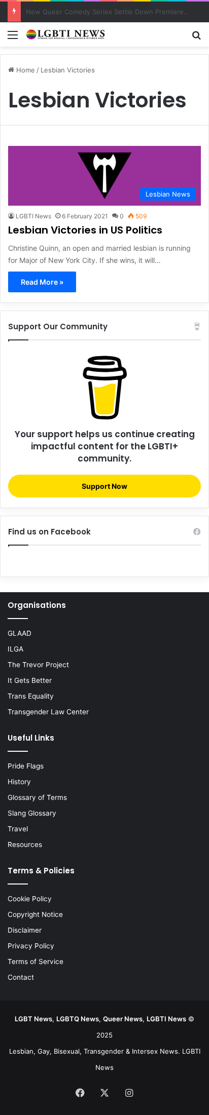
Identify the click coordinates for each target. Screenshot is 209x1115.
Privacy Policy (31, 946)
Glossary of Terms (37, 797)
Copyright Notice (35, 914)
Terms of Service (35, 961)
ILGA (15, 649)
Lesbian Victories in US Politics (85, 230)
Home (24, 70)
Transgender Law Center (48, 712)
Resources (25, 844)
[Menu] (13, 38)
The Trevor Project (38, 665)
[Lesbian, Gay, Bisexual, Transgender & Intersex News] (66, 34)
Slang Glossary (32, 813)
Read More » (42, 282)
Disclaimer (25, 930)
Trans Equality (31, 696)
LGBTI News (33, 216)
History (19, 782)
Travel (18, 829)
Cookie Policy (30, 899)
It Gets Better (30, 680)
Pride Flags (26, 766)
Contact (21, 977)
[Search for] (196, 38)
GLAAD (19, 633)
